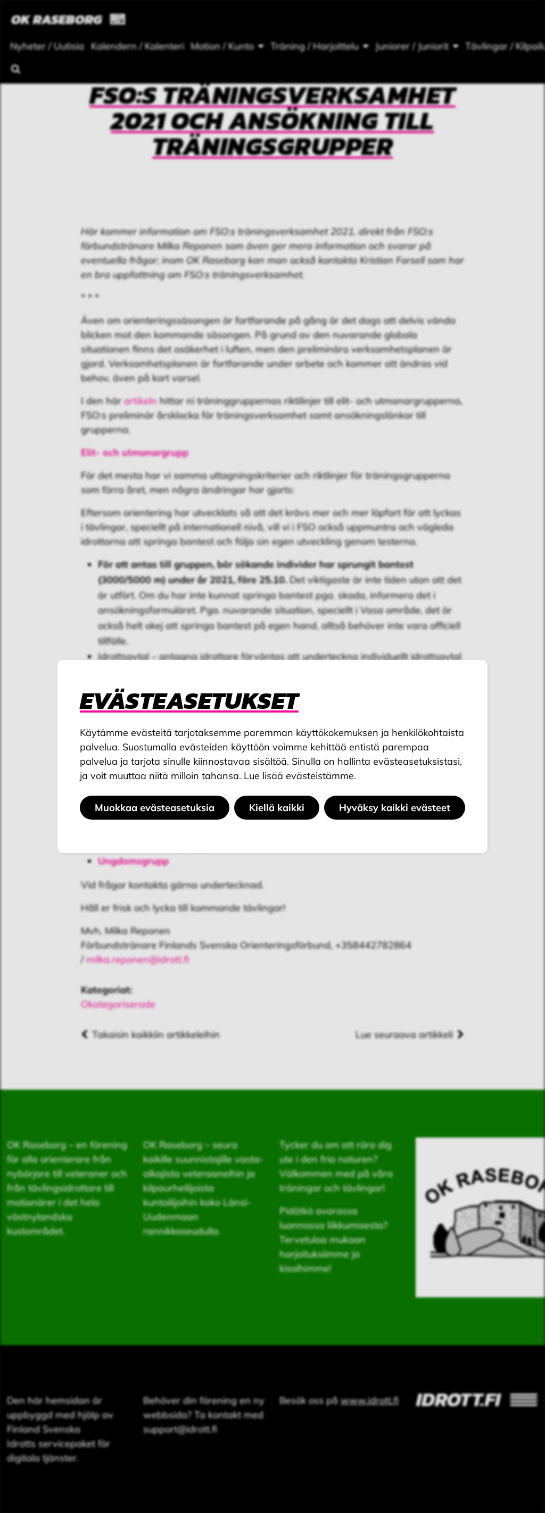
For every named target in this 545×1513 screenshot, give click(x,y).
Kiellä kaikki (276, 808)
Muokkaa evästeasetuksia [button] (154, 808)
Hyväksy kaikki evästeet (394, 808)
